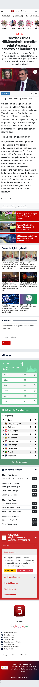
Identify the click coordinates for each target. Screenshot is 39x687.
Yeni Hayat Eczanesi (12, 577)
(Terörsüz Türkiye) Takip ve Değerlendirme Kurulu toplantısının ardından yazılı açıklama (10, 265)
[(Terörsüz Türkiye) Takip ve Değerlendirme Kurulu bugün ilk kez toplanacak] (28, 276)
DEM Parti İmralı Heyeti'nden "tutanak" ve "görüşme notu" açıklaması (28, 307)
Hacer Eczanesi (10, 595)
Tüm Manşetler (9, 644)
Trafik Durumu (9, 640)
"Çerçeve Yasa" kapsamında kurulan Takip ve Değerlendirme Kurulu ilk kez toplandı (28, 265)
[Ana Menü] (2, 11)
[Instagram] (19, 626)
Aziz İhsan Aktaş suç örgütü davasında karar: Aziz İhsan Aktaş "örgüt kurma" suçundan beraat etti (10, 286)
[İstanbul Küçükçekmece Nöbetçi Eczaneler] (36, 538)
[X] (12, 626)
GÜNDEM (19, 34)
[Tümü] (36, 355)
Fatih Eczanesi (10, 589)
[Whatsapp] (27, 626)
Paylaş (6, 93)
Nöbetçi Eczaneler (10, 633)
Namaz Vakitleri (9, 637)
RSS (5, 668)
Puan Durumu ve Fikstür (12, 642)
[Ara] (36, 11)
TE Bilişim (24, 677)
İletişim (6, 655)
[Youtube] (23, 626)
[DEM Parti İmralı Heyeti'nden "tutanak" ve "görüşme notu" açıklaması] (28, 298)
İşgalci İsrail (22, 206)
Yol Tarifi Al (11, 571)
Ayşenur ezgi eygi (9, 206)
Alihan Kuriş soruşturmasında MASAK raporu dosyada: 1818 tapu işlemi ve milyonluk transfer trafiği (10, 308)
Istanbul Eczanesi (11, 583)
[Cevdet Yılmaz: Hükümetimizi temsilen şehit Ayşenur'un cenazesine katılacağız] (19, 79)
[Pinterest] (15, 626)
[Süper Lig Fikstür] (36, 470)
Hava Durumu (9, 635)
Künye (14, 655)
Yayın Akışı (18, 16)
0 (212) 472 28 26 (26, 571)
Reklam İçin (24, 655)
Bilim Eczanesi (10, 552)
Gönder (6, 343)
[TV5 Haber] (18, 11)
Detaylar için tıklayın (19, 462)
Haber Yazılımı (16, 677)
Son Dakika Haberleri (11, 647)
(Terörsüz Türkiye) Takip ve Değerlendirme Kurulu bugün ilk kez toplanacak (28, 284)
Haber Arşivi (8, 649)
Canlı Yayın (6, 16)
